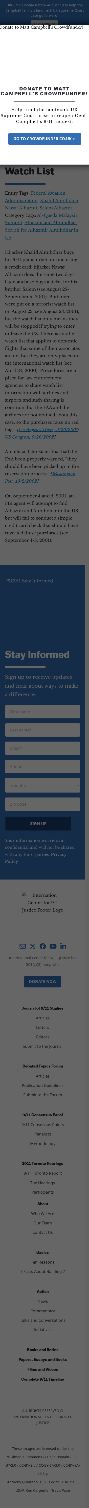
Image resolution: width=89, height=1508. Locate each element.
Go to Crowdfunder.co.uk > (44, 138)
